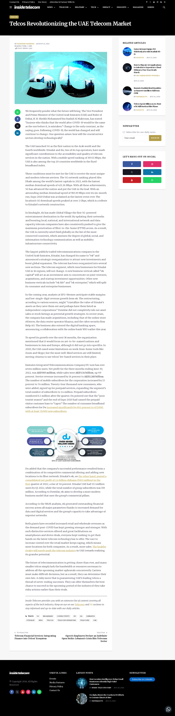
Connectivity (63, 616)
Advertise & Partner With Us (62, 2)
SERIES (150, 7)
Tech (93, 7)
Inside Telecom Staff (101, 688)
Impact (107, 7)
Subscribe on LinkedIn (142, 679)
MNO (41, 620)
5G (91, 604)
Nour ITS (140, 58)
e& (81, 616)
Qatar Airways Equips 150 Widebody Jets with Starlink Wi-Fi (147, 51)
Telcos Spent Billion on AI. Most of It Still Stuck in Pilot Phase (147, 105)
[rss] (152, 172)
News (50, 7)
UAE (95, 620)
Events (52, 678)
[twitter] (150, 2)
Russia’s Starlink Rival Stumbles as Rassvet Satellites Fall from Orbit (147, 90)
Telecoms (84, 620)
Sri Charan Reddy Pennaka (147, 76)
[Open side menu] (10, 7)
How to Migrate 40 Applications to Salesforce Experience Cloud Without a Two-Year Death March (147, 69)
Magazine (138, 7)
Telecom (64, 7)
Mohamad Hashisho (25, 44)
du (75, 616)
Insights (122, 7)
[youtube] (154, 2)
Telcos (50, 620)
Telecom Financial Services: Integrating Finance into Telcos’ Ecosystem (35, 637)
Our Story (42, 2)
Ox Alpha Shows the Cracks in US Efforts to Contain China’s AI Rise (106, 696)
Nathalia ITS (141, 97)
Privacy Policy (28, 2)
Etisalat (31, 620)
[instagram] (157, 2)
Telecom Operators (67, 620)
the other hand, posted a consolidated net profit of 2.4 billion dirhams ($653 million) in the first (65, 480)
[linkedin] (161, 2)
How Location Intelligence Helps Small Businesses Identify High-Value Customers (106, 681)
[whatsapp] (165, 2)
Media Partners (57, 682)
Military (80, 7)
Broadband (48, 616)
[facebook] (147, 2)
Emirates (90, 616)
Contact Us (14, 2)
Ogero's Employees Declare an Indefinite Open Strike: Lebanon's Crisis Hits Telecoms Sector (84, 638)
